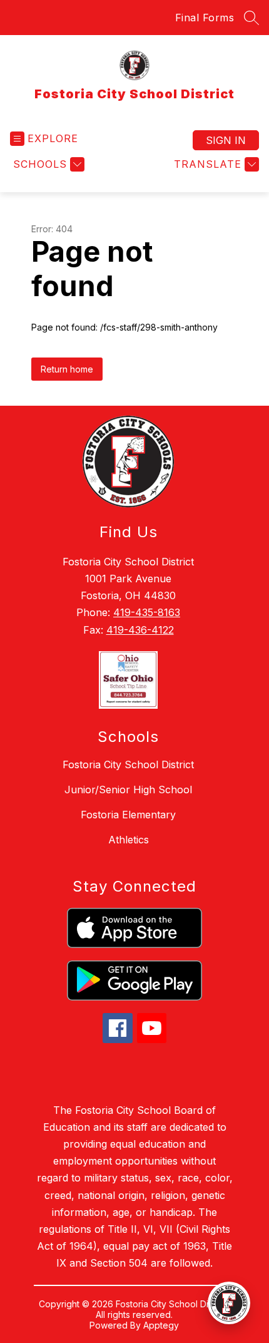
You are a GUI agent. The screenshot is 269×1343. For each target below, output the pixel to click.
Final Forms (205, 17)
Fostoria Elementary (128, 814)
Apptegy (161, 1325)
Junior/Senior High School (128, 789)
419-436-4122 (140, 630)
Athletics (128, 839)
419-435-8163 (146, 612)
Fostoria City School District (128, 764)
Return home (67, 369)
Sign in (226, 140)
